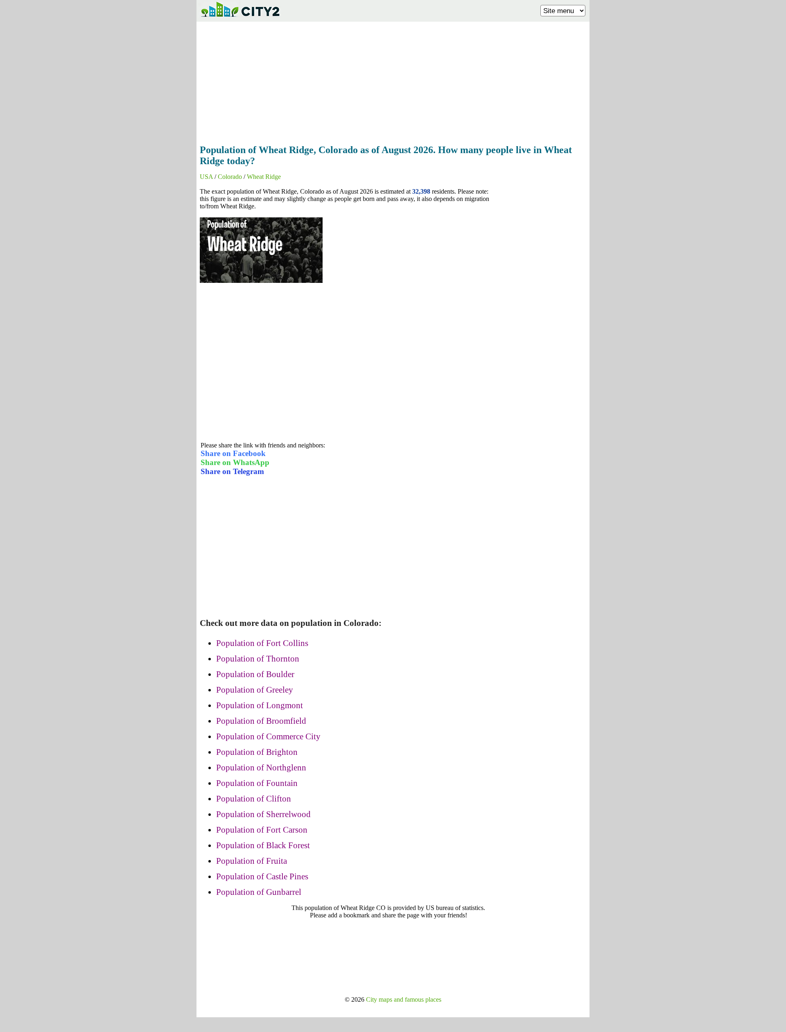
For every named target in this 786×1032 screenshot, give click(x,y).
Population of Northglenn (261, 767)
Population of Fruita (251, 861)
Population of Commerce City (268, 736)
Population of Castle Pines (262, 876)
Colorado (230, 176)
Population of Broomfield (261, 721)
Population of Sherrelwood (263, 814)
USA (206, 176)
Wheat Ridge (264, 176)
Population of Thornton (257, 659)
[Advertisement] (393, 80)
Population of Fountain (257, 783)
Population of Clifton (253, 799)
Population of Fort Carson (261, 830)
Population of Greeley (254, 690)
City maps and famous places (403, 999)
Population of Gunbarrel (258, 892)
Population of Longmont (259, 705)
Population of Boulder (255, 674)
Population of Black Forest (263, 845)
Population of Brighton (257, 752)
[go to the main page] (240, 18)
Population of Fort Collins (262, 643)
